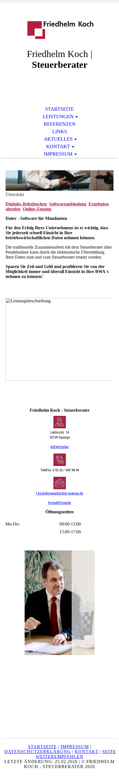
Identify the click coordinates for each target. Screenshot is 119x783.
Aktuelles (58, 139)
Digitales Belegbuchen (26, 204)
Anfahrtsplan (59, 447)
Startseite (59, 109)
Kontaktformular (59, 503)
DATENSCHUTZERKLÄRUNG (37, 751)
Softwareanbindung (67, 204)
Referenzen (60, 124)
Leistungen (58, 116)
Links (59, 131)
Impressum (58, 154)
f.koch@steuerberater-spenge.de (59, 493)
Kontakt (58, 146)
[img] (59, 30)
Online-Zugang (37, 209)
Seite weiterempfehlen (76, 754)
